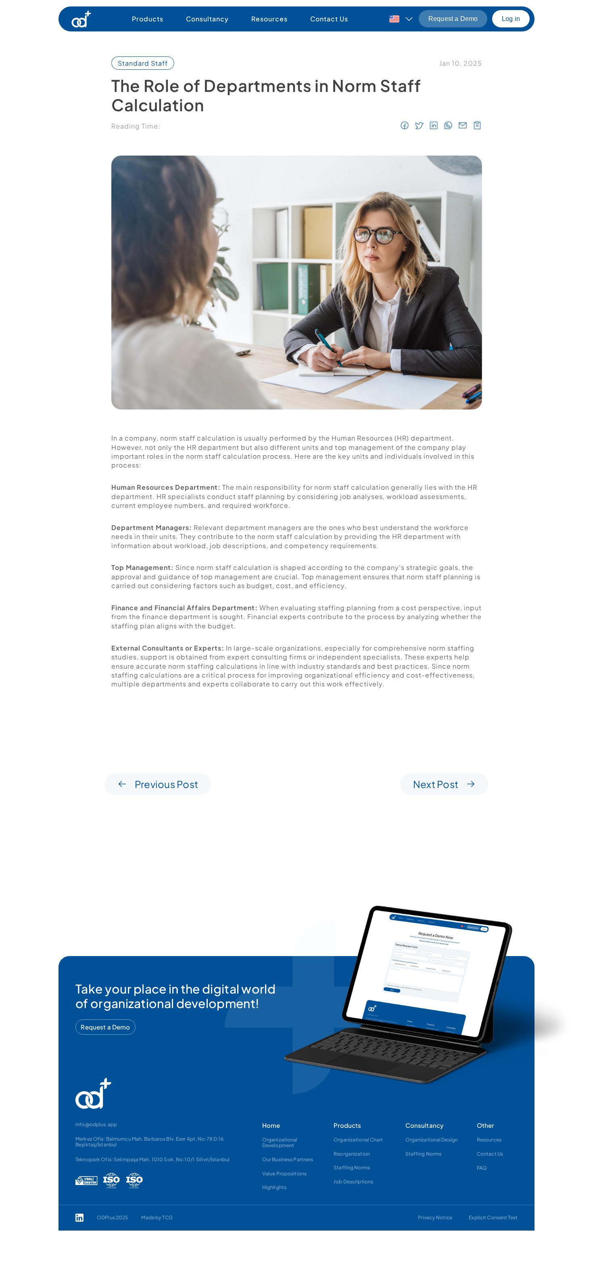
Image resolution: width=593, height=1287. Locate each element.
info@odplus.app (96, 1124)
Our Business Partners (287, 1159)
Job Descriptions (354, 1182)
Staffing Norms (352, 1167)
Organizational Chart (359, 1140)
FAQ (482, 1168)
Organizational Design (431, 1140)
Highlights (274, 1187)
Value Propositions (284, 1174)
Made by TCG (156, 1217)
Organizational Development (280, 1142)
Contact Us (490, 1154)
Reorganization (352, 1154)
